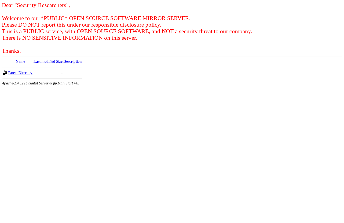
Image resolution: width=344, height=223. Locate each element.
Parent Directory (20, 73)
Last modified (44, 61)
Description (72, 61)
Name (20, 61)
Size (59, 61)
